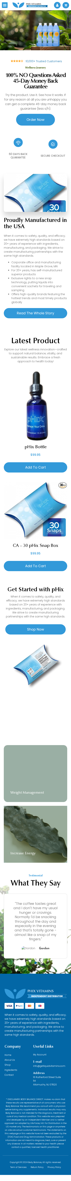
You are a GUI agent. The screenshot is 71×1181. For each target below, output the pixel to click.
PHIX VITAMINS (40, 991)
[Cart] (65, 5)
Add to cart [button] (35, 467)
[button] (5, 5)
